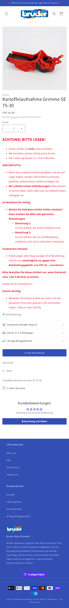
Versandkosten (14, 509)
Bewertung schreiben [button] (34, 421)
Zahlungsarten (14, 501)
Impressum (12, 474)
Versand (14, 117)
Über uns (11, 453)
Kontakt (10, 494)
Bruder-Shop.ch (40, 599)
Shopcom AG (34, 602)
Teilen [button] (9, 370)
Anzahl (5, 122)
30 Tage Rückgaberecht (18, 516)
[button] (6, 13)
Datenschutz (13, 467)
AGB (8, 460)
